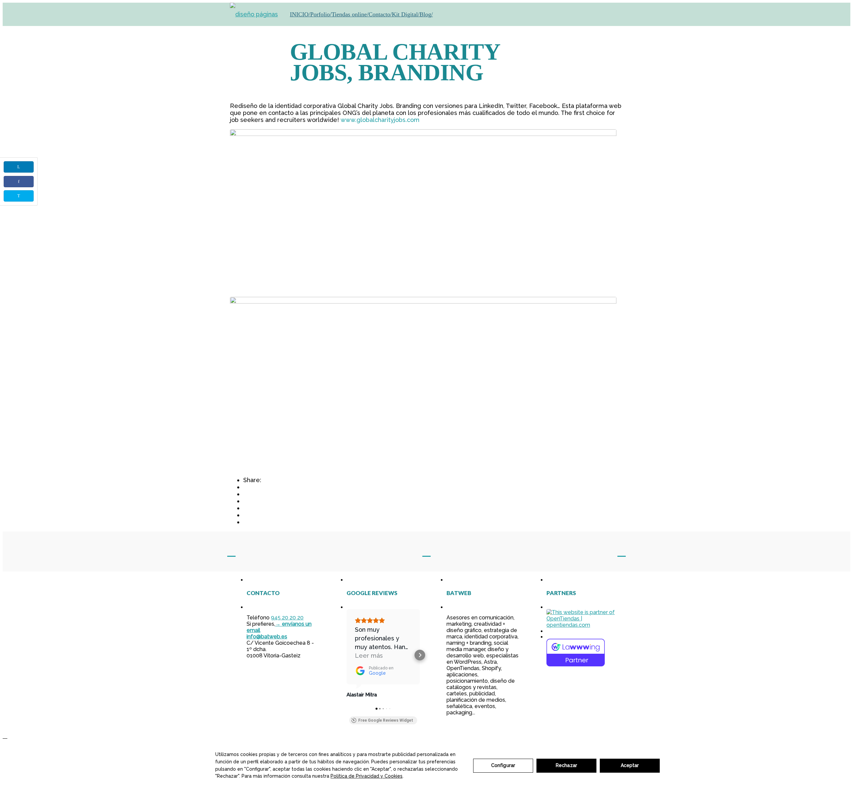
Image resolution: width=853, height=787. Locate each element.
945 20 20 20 (287, 617)
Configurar (503, 765)
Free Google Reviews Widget (385, 720)
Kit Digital (405, 14)
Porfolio (320, 14)
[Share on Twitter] (19, 196)
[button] (346, 655)
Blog (425, 14)
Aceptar (630, 765)
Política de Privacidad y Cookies (367, 776)
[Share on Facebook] (19, 181)
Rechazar (566, 765)
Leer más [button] (369, 655)
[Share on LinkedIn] (19, 167)
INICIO (299, 14)
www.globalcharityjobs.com (380, 119)
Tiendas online (349, 14)
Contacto (379, 14)
